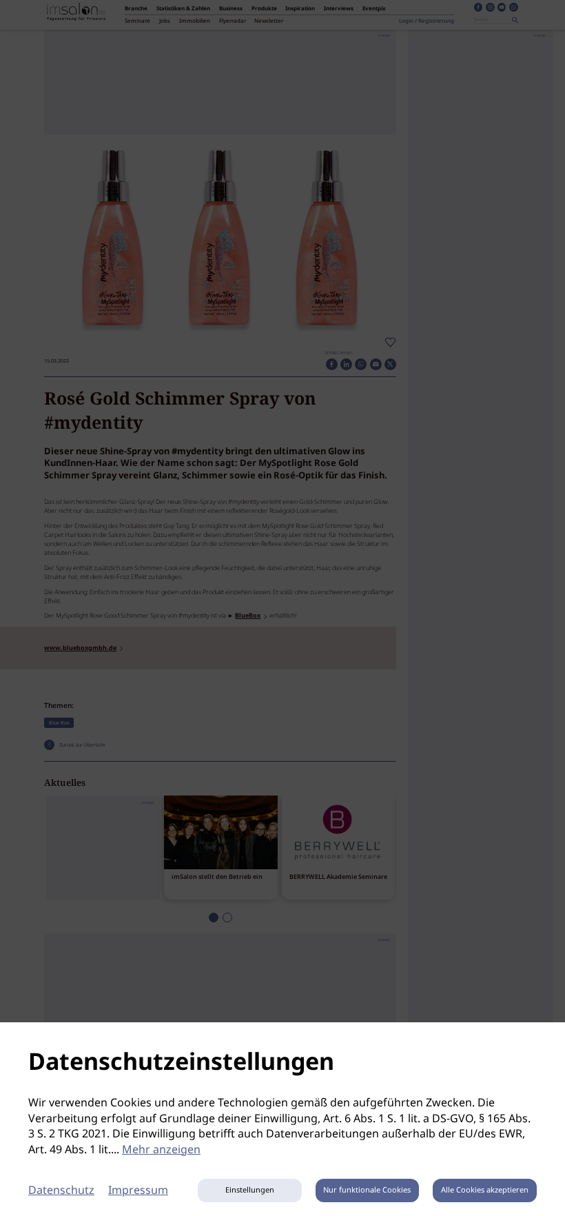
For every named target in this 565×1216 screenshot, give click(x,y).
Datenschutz (61, 1190)
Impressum (138, 1190)
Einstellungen (249, 1190)
